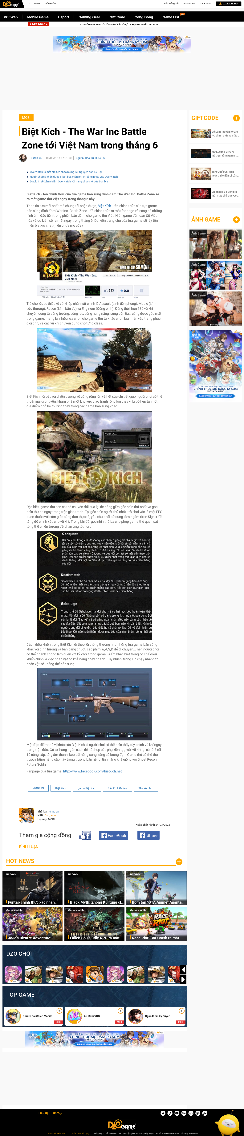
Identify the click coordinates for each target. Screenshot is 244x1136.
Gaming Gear (89, 17)
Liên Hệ (43, 1113)
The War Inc (146, 788)
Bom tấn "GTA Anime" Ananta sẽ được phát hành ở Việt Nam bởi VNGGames (158, 902)
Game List (171, 17)
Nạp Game (189, 3)
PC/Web (11, 874)
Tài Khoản (205, 3)
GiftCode (204, 118)
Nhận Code (223, 133)
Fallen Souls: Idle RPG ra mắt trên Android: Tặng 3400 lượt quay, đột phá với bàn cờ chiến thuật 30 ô (95, 938)
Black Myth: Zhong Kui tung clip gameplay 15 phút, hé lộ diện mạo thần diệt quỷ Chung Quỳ (97, 902)
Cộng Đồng (144, 17)
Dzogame (50, 815)
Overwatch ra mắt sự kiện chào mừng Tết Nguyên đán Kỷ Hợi (66, 171)
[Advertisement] (122, 83)
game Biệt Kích (87, 788)
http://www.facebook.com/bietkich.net (92, 771)
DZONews (35, 3)
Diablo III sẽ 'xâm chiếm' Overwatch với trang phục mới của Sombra (69, 181)
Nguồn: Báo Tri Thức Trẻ (90, 158)
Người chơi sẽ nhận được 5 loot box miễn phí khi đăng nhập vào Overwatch (74, 176)
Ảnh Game (205, 219)
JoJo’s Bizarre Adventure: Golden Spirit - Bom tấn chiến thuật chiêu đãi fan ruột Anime (34, 938)
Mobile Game (38, 17)
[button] (183, 979)
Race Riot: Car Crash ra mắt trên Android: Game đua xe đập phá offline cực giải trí (158, 938)
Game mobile (14, 910)
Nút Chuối (36, 158)
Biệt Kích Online (117, 788)
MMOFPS (38, 788)
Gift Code (117, 17)
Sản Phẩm (50, 3)
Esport (63, 17)
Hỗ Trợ (57, 1113)
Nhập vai (54, 811)
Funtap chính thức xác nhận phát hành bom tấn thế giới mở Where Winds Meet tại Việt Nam (107, 24)
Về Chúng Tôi (171, 3)
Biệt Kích (104, 206)
